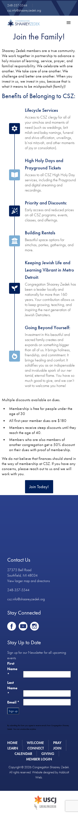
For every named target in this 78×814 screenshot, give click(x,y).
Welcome (35, 742)
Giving (47, 753)
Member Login (39, 759)
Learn (12, 748)
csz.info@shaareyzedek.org (24, 10)
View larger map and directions (28, 580)
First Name (12, 669)
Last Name (12, 688)
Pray (57, 742)
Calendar (23, 753)
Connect (35, 748)
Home (12, 742)
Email (13, 702)
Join (57, 748)
